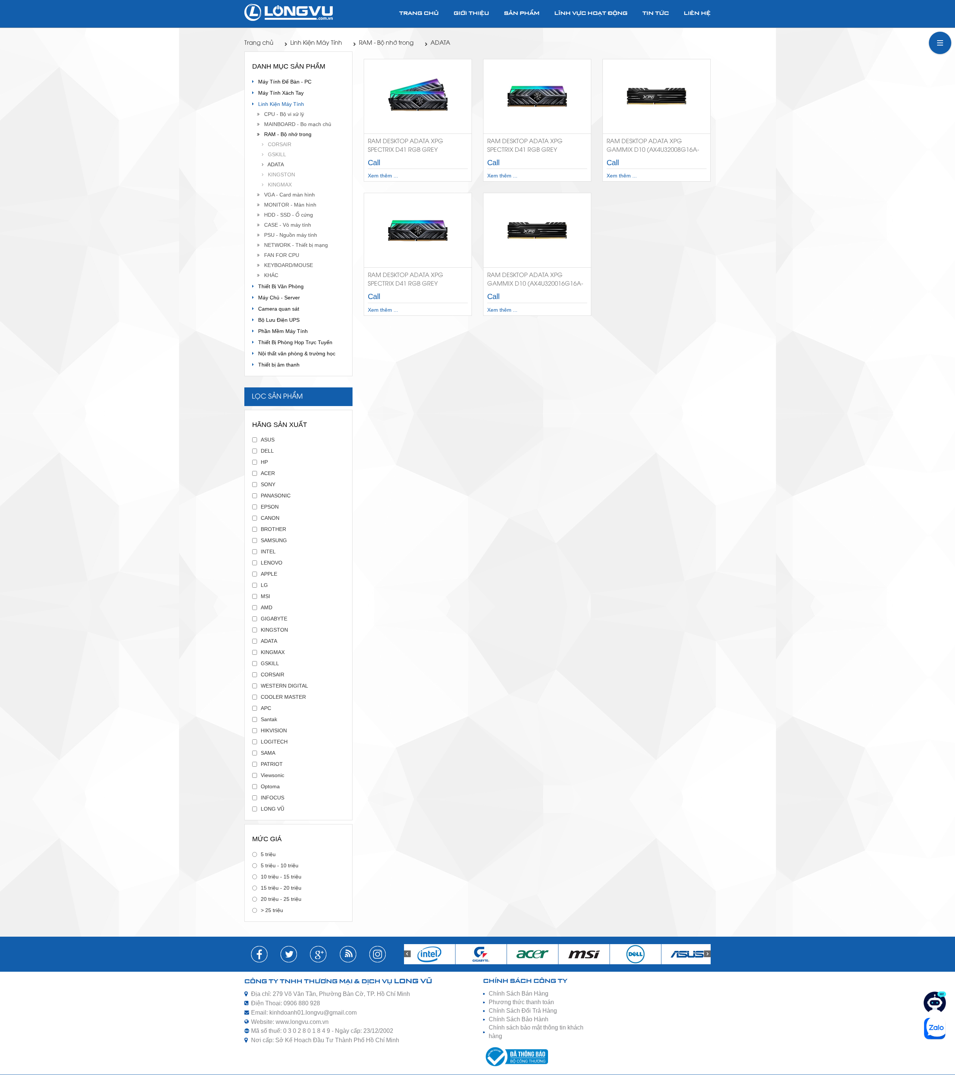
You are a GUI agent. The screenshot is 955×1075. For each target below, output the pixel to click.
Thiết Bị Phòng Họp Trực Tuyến (293, 342)
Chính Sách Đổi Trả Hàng (523, 1011)
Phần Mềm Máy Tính (281, 331)
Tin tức (655, 13)
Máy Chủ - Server (277, 298)
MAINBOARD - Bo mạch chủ (295, 124)
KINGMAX (277, 185)
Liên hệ (697, 13)
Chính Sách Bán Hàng (518, 993)
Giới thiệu (471, 13)
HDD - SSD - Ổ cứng (286, 215)
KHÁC (269, 275)
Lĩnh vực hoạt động (590, 13)
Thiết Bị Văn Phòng (279, 286)
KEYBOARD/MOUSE (286, 265)
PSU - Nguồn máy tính (288, 235)
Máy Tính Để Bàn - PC (282, 82)
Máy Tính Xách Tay (279, 93)
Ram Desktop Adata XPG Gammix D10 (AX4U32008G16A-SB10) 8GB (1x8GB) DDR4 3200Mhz (656, 147)
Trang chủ (419, 13)
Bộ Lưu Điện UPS (277, 320)
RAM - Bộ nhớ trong (386, 43)
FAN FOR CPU (279, 255)
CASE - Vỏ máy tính (285, 225)
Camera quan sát (276, 309)
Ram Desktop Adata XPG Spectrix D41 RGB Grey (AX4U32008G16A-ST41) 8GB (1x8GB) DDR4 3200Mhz (408, 281)
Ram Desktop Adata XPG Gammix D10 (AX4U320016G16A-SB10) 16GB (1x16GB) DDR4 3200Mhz (535, 281)
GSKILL (274, 154)
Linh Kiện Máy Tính (316, 43)
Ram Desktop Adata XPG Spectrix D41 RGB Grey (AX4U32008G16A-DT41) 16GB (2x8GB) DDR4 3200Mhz (410, 147)
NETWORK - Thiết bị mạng (294, 245)
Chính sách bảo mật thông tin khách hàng (536, 1031)
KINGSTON (279, 174)
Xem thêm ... (383, 176)
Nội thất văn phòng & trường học (294, 353)
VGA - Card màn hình (287, 195)
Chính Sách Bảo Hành (518, 1019)
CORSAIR (277, 144)
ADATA (440, 43)
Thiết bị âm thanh (277, 365)
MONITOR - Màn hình (288, 205)
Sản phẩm (521, 13)
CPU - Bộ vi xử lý (282, 114)
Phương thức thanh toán (521, 1002)
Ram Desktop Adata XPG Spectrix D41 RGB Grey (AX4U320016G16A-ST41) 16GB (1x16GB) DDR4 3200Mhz (530, 147)
